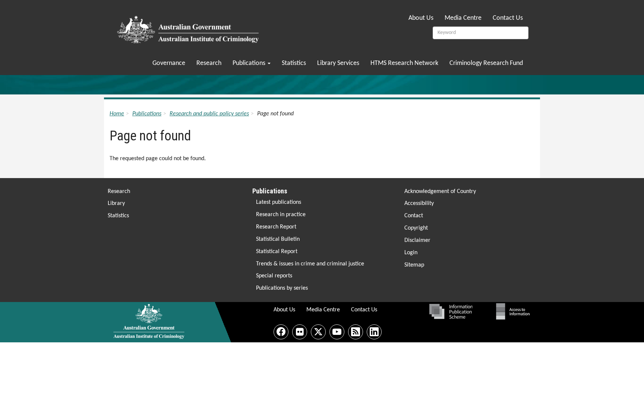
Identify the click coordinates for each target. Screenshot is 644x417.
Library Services (338, 63)
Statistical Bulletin (278, 239)
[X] (318, 331)
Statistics (294, 63)
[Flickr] (299, 331)
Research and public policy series (209, 114)
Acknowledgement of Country (440, 192)
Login (410, 253)
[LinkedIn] (374, 331)
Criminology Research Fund (486, 63)
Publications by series (282, 288)
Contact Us (508, 18)
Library (116, 203)
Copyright (416, 228)
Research (208, 63)
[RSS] (355, 331)
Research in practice (281, 215)
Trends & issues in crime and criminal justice (310, 264)
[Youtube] (337, 331)
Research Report (276, 227)
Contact (413, 216)
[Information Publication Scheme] (451, 311)
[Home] (189, 27)
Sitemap (414, 265)
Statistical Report (276, 252)
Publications (250, 63)
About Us (420, 18)
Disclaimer (417, 240)
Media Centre (463, 18)
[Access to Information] (514, 311)
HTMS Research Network (404, 63)
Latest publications (278, 202)
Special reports (274, 276)
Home (117, 114)
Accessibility (419, 203)
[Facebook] (281, 331)
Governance (168, 63)
